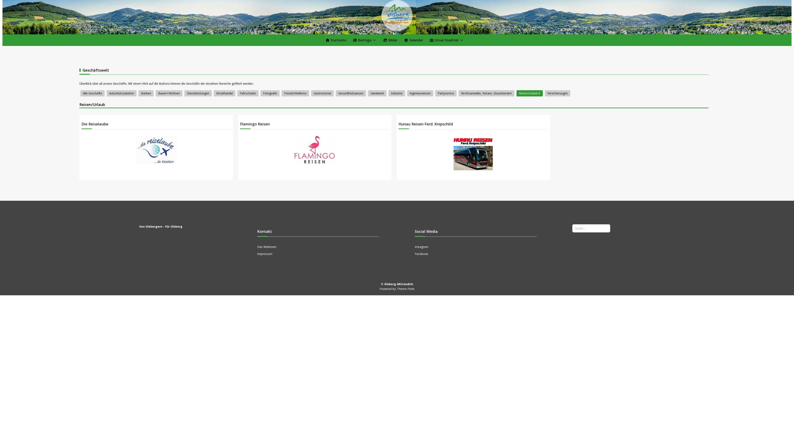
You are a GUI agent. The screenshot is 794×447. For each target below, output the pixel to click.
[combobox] (591, 228)
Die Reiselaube (94, 123)
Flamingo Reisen (255, 123)
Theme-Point (406, 289)
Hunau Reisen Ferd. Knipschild (425, 123)
